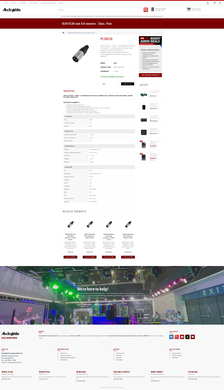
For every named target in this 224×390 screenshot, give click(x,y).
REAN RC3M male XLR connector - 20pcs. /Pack (81, 33)
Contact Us (120, 353)
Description (69, 91)
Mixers (91, 16)
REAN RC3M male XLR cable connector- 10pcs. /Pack (70, 236)
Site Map (119, 360)
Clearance (22, 3)
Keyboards (74, 16)
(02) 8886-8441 (155, 381)
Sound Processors (110, 16)
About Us (63, 353)
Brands (118, 358)
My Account (176, 353)
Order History (177, 355)
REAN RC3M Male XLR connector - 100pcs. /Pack (128, 236)
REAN (115, 63)
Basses (68, 16)
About (6, 3)
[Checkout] (220, 3)
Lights (127, 16)
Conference (140, 16)
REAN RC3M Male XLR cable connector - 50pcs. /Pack (109, 236)
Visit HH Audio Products (150, 75)
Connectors (133, 16)
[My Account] (208, 3)
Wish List (175, 358)
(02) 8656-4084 (80, 381)
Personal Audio (120, 16)
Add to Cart (128, 84)
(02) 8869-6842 (118, 379)
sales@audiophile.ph (105, 305)
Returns (119, 355)
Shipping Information (48, 3)
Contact (61, 3)
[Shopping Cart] (214, 3)
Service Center (33, 3)
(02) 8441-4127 (43, 379)
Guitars (63, 16)
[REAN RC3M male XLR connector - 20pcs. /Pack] (80, 53)
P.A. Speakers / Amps (99, 16)
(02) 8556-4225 (6, 379)
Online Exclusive (149, 16)
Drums (79, 16)
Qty (104, 84)
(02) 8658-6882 (192, 379)
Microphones (85, 16)
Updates (13, 3)
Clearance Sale (158, 16)
